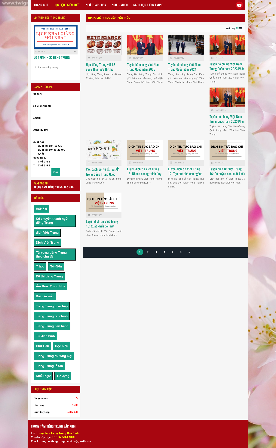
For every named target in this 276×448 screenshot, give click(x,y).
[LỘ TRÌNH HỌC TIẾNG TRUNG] (56, 37)
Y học (40, 266)
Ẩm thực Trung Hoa (50, 286)
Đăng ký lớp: (41, 129)
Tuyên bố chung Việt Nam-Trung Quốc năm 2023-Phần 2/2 (227, 69)
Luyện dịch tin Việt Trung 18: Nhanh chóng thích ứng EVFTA (144, 174)
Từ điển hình (45, 336)
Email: (37, 117)
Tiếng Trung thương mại (54, 356)
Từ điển (56, 266)
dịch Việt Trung (47, 232)
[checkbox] (34, 146)
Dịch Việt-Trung (47, 242)
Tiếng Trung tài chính (52, 316)
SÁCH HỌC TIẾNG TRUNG (148, 5)
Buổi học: (39, 141)
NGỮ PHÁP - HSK (96, 5)
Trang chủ (95, 18)
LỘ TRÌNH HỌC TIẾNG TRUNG (52, 58)
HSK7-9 (41, 209)
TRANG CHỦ (41, 5)
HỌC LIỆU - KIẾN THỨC (67, 5)
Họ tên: (37, 93)
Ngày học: (39, 157)
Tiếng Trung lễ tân (49, 366)
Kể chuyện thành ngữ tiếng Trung (52, 220)
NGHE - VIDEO (120, 5)
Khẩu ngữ (43, 376)
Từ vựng (63, 376)
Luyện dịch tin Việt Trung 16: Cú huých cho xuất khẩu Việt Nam (227, 174)
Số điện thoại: (42, 105)
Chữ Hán (42, 346)
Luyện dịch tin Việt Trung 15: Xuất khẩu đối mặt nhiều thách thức (102, 226)
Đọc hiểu (61, 346)
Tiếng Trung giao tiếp (52, 306)
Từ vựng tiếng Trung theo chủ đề (51, 254)
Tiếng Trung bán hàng (52, 326)
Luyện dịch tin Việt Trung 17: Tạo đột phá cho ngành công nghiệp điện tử (185, 174)
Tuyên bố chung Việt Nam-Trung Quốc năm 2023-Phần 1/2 (227, 121)
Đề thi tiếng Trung (49, 276)
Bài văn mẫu (45, 296)
